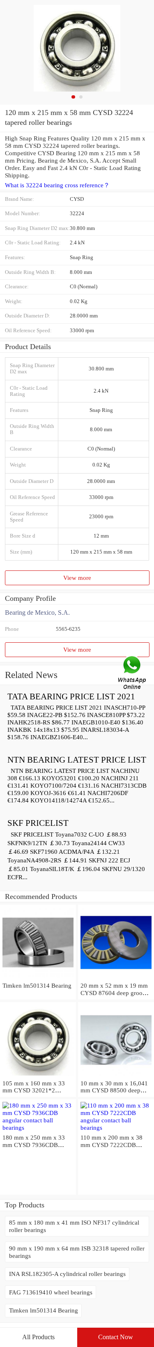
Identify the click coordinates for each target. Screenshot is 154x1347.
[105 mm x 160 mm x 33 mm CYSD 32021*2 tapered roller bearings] (38, 1075)
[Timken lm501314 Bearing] (38, 978)
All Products (38, 1337)
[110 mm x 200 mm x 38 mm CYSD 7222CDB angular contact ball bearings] (116, 1127)
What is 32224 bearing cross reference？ (57, 185)
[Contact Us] (132, 674)
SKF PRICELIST (38, 823)
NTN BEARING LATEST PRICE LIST (76, 759)
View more (77, 577)
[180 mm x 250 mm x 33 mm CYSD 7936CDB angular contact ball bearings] (38, 1127)
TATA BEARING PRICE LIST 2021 (71, 696)
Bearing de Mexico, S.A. (37, 612)
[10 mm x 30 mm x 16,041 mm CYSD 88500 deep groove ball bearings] (116, 1075)
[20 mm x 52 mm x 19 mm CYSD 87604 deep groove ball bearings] (116, 978)
